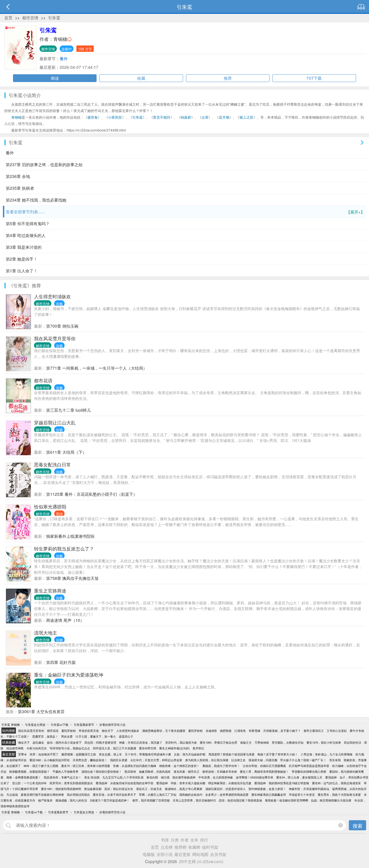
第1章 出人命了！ (21, 270)
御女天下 (107, 731)
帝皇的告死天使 (89, 731)
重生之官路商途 (50, 590)
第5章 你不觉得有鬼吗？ (28, 223)
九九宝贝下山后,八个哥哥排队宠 (123, 777)
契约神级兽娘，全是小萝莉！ (267, 789)
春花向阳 (152, 777)
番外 (64, 58)
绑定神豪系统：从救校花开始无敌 (229, 783)
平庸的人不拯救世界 (65, 772)
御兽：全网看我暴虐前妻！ (23, 777)
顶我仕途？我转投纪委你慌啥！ (101, 772)
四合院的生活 (352, 742)
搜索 (357, 825)
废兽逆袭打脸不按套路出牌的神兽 (42, 795)
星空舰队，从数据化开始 (288, 742)
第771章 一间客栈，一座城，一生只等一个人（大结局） (96, 368)
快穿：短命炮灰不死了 (44, 754)
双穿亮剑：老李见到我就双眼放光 (71, 783)
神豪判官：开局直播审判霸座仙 (309, 789)
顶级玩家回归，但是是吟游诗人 (225, 789)
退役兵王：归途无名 (149, 789)
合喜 (205, 117)
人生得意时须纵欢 (52, 296)
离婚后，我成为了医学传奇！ (221, 766)
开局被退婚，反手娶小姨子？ (282, 731)
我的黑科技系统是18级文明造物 (289, 783)
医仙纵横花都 (92, 789)
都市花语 (43, 380)
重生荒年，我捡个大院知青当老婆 (339, 795)
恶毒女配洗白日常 (52, 464)
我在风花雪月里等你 (55, 338)
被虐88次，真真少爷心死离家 (183, 789)
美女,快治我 (91, 777)
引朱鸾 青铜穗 (10, 725)
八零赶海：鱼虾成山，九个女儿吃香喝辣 (327, 754)
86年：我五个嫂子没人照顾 (41, 766)
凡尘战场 (12, 795)
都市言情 (30, 17)
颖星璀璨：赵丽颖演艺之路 (78, 754)
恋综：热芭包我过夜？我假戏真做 (240, 800)
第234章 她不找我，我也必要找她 (36, 200)
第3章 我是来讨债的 (24, 247)
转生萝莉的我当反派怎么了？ (64, 548)
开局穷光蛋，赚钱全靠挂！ (90, 760)
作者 (184, 840)
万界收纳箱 (262, 742)
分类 (175, 840)
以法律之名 (238, 760)
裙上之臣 (246, 117)
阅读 (55, 78)
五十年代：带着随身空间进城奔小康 (148, 754)
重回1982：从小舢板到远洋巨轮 (49, 760)
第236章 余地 (18, 176)
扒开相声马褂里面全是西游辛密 (309, 766)
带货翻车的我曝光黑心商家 (309, 772)
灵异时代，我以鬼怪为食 (181, 742)
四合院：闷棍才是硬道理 (100, 742)
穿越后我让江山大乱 (55, 422)
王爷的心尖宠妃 (337, 731)
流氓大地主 (45, 632)
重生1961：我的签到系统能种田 (61, 789)
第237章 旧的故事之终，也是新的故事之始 (44, 164)
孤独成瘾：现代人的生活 (71, 800)
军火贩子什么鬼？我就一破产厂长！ (303, 760)
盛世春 (92, 117)
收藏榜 (194, 847)
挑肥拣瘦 (225, 731)
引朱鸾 (54, 17)
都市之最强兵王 (314, 731)
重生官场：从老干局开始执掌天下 (114, 795)
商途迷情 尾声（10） (65, 620)
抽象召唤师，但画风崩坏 (155, 772)
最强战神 (331, 777)
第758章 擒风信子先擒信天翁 (72, 578)
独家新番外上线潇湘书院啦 (70, 536)
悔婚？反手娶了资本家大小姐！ (277, 754)
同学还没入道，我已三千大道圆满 (114, 748)
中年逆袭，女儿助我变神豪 (215, 777)
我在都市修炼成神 (183, 777)
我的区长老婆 (118, 760)
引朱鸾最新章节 (84, 725)
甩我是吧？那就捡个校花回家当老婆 (231, 754)
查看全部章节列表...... (185, 212)
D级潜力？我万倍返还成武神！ (109, 800)
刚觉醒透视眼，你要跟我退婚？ (29, 772)
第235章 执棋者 (20, 188)
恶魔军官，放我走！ (45, 736)
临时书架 (210, 847)
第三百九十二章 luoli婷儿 (68, 410)
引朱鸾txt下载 (59, 725)
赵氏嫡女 (38, 742)
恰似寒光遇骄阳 (50, 506)
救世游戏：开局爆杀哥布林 (219, 772)
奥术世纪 (198, 748)
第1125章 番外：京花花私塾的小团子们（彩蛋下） (91, 494)
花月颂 (224, 117)
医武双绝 (130, 772)
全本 (194, 840)
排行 (204, 840)
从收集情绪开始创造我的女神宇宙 (131, 783)
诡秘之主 (246, 742)
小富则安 (115, 117)
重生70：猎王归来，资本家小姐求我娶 (85, 766)
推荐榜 (180, 847)
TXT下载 (314, 78)
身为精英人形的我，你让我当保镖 (206, 760)
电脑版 (149, 854)
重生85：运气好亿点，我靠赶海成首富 (336, 783)
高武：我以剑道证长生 (118, 789)
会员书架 (218, 854)
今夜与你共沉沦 (37, 748)
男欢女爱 (67, 736)
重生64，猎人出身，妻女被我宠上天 (299, 777)
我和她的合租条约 (190, 795)
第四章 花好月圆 (61, 662)
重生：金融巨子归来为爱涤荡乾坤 (68, 674)
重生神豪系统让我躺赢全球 (268, 795)
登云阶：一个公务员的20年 (29, 783)
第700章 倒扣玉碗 (62, 326)
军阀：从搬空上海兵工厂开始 (157, 795)
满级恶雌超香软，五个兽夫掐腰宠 (163, 731)
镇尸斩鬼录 (45, 800)
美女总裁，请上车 (110, 754)
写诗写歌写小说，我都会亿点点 (70, 748)
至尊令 (22, 754)
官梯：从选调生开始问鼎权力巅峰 (134, 766)
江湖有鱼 (240, 731)
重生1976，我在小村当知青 (323, 742)
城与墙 (165, 777)
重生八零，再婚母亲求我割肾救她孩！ (264, 772)
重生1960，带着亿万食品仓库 (218, 742)
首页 (8, 17)
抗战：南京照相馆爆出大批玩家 (331, 800)
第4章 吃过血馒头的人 (26, 235)
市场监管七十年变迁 (302, 795)
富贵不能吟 (161, 117)
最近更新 (182, 854)
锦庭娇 (186, 117)
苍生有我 (335, 760)
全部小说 (165, 854)
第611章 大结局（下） (66, 452)
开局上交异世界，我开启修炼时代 (194, 800)
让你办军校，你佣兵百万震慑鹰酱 (264, 766)
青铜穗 (60, 39)
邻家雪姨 (254, 731)
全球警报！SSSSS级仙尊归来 (254, 777)
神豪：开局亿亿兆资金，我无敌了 (140, 742)
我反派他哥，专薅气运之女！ (62, 777)
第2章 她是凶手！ (21, 259)
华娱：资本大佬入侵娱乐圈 (188, 783)
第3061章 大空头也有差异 (41, 711)
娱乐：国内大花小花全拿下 (64, 742)
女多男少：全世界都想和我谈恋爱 (226, 795)
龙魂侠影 (211, 731)
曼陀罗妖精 (68, 731)
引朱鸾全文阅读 (35, 725)
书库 (165, 840)
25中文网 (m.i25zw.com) (201, 861)
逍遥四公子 (126, 736)
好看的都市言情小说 (112, 725)
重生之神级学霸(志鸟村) (174, 748)
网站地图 (200, 854)
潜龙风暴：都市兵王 (186, 772)
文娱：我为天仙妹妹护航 (190, 754)
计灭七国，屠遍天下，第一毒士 (96, 736)
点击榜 (167, 847)
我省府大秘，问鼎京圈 (262, 760)
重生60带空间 (147, 748)
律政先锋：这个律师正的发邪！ (179, 766)
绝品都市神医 (15, 748)
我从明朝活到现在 (78, 795)
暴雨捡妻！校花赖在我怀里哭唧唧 (286, 800)
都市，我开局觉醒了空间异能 (151, 800)
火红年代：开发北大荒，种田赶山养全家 (156, 760)
